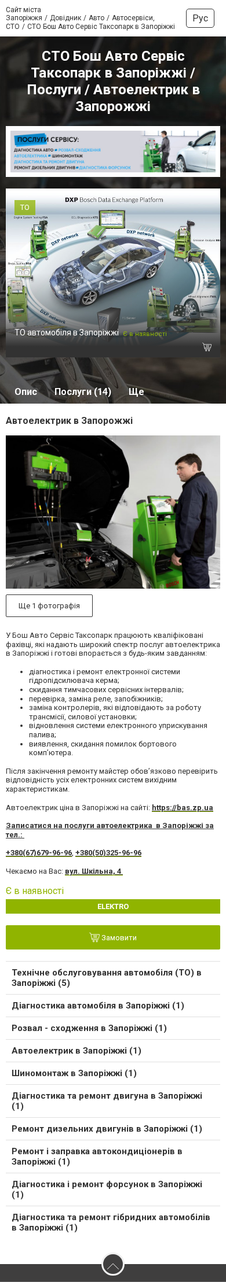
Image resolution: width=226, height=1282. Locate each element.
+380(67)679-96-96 (39, 852)
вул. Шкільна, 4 (94, 871)
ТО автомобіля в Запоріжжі (66, 332)
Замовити (118, 938)
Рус (200, 18)
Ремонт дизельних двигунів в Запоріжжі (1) (107, 1129)
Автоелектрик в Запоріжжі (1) (76, 1050)
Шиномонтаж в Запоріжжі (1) (74, 1073)
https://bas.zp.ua (182, 807)
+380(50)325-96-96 (108, 852)
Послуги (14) (82, 391)
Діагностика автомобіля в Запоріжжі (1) (98, 1005)
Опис (25, 391)
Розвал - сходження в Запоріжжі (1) (89, 1028)
